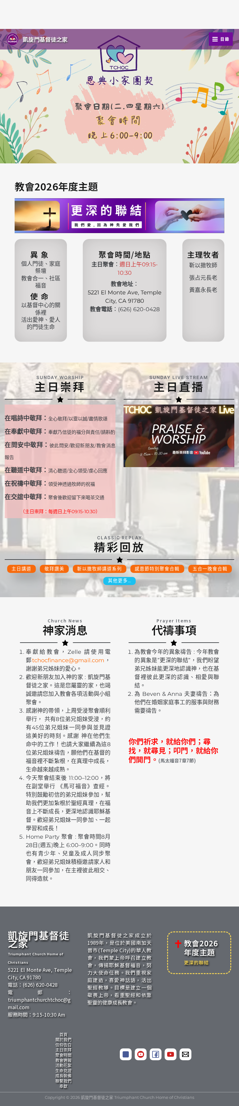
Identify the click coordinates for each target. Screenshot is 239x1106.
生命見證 (63, 1070)
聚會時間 (63, 1055)
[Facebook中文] (126, 1054)
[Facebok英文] (156, 1054)
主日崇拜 (63, 1049)
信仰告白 (63, 1045)
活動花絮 (63, 1065)
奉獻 (63, 1086)
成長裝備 (63, 1075)
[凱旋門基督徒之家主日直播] (179, 436)
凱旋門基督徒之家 (45, 39)
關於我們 (63, 1039)
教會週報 (63, 1060)
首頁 (63, 1034)
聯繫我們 (63, 1081)
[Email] (185, 1054)
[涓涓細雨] (170, 1054)
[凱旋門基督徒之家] (141, 1054)
